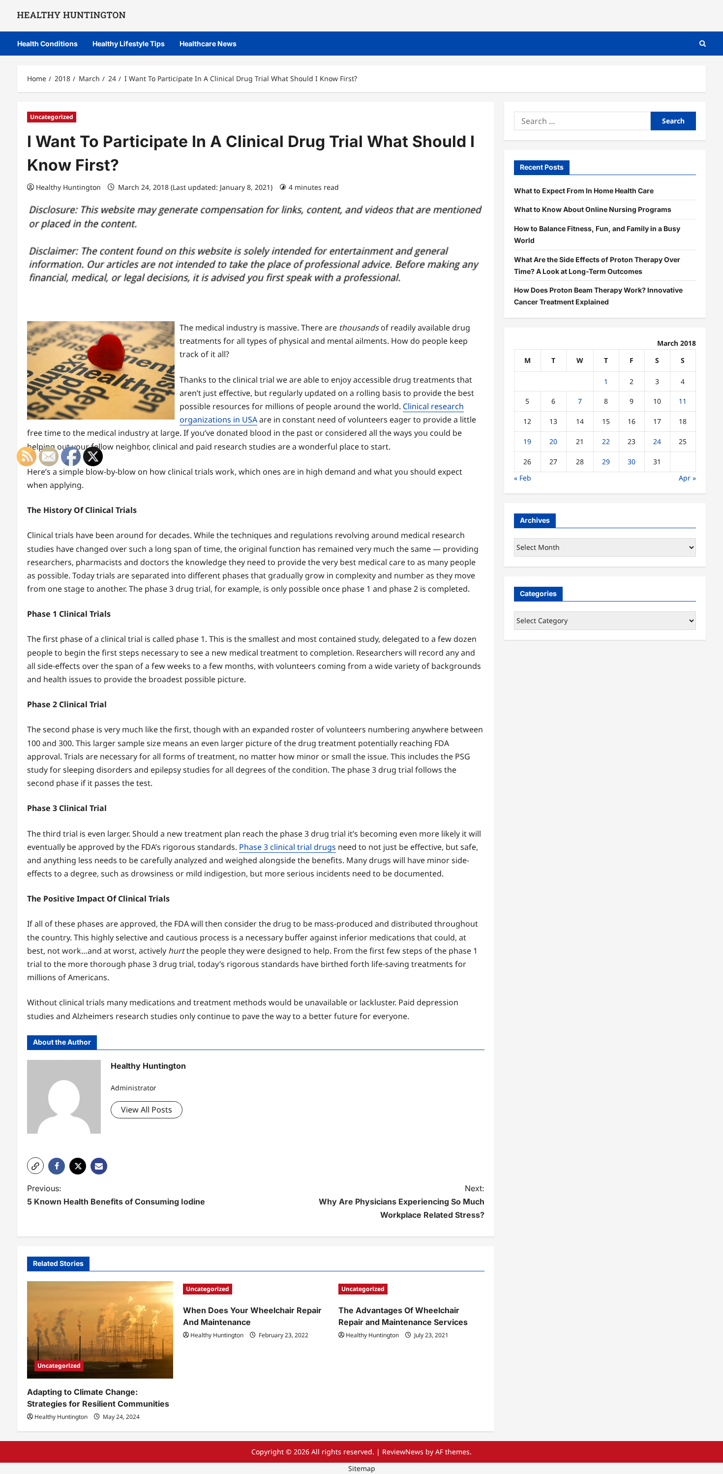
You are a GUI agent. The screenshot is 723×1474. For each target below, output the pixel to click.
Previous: (116, 1194)
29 (606, 461)
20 (553, 441)
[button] (702, 43)
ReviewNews (402, 1451)
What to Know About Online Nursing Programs (592, 209)
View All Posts (146, 1109)
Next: (401, 1201)
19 (527, 441)
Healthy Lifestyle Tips (128, 43)
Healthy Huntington (68, 187)
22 (606, 441)
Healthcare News (208, 43)
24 (657, 441)
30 (631, 461)
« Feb (522, 477)
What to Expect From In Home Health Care (584, 190)
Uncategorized (51, 117)
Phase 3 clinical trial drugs (287, 847)
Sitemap (361, 1468)
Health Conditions (47, 43)
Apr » (687, 477)
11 (683, 401)
